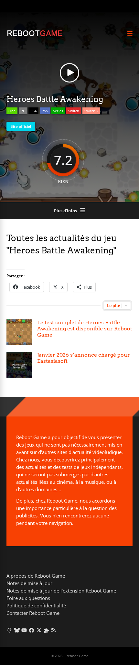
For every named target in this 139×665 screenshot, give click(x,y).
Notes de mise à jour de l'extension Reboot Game (61, 590)
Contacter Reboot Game (32, 613)
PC (23, 110)
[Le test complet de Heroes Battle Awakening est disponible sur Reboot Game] (19, 332)
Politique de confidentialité (36, 605)
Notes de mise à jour (29, 583)
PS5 (45, 110)
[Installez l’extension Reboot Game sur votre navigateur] (46, 630)
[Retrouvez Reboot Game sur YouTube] (24, 630)
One (12, 110)
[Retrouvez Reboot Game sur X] (39, 630)
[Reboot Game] (34, 35)
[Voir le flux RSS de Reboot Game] (54, 630)
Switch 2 (91, 110)
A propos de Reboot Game (35, 575)
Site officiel (21, 126)
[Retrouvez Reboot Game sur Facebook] (31, 630)
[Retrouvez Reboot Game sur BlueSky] (17, 630)
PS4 (33, 110)
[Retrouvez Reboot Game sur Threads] (9, 630)
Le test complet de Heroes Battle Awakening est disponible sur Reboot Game (84, 328)
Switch (73, 110)
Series (58, 110)
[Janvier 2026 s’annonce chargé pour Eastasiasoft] (19, 365)
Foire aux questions (28, 598)
